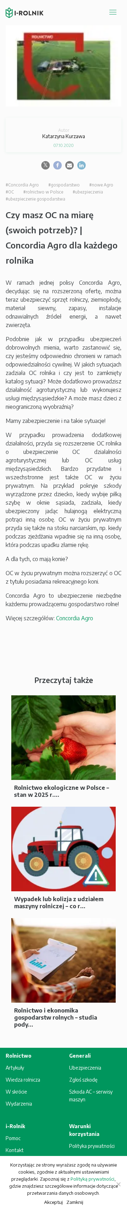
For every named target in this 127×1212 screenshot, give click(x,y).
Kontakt (15, 1150)
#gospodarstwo (64, 184)
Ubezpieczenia (85, 1068)
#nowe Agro (101, 184)
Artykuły (15, 1068)
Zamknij (74, 1202)
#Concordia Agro (22, 184)
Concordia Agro (74, 618)
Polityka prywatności (92, 1146)
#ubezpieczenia (88, 192)
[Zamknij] (118, 1184)
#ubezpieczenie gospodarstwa (35, 199)
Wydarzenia (19, 1104)
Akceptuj (53, 1202)
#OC (10, 192)
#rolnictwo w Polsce (43, 192)
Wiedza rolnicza (23, 1080)
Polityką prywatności (92, 1179)
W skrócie (16, 1092)
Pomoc (13, 1138)
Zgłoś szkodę (83, 1080)
